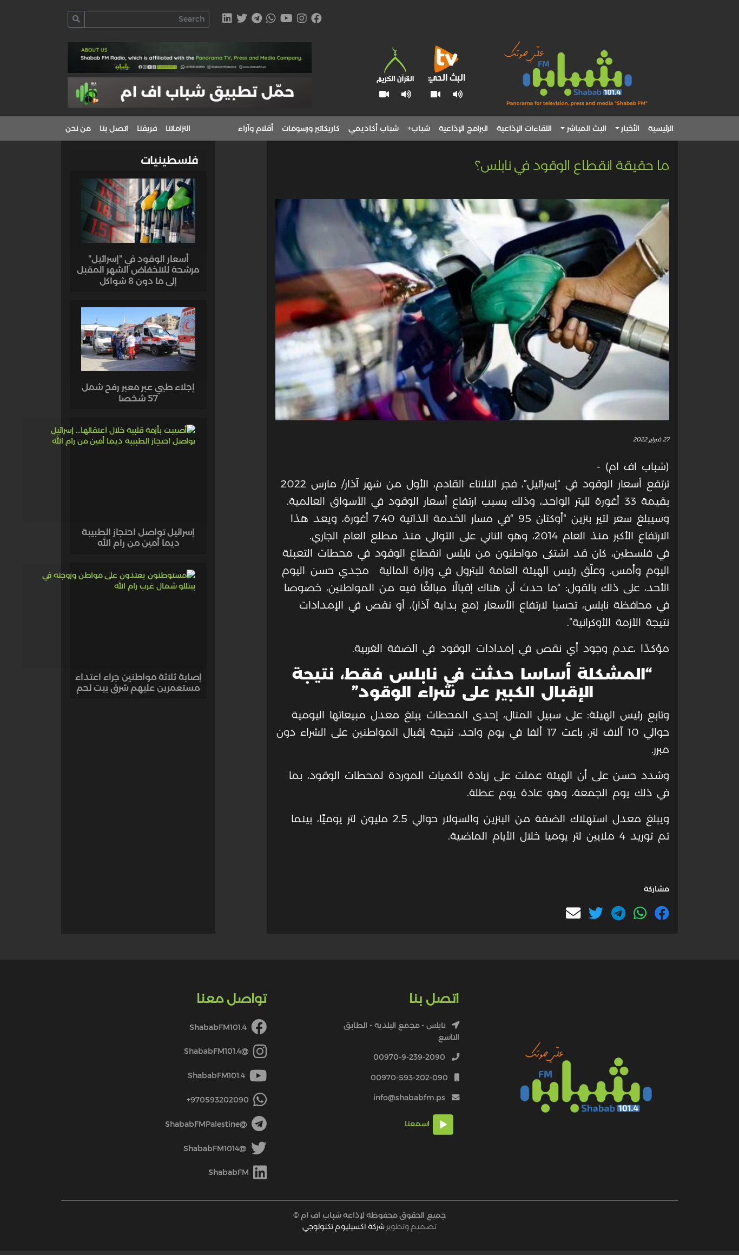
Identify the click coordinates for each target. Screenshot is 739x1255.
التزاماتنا (178, 128)
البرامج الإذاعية (463, 128)
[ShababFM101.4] (316, 19)
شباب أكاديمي (373, 128)
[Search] (76, 19)
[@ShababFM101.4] (302, 19)
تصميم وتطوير (369, 1226)
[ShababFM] (227, 19)
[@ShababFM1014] (241, 19)
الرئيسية (661, 128)
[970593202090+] (271, 19)
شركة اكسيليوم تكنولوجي (343, 1226)
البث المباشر (586, 128)
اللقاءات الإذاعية (524, 128)
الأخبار (630, 128)
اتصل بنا (114, 128)
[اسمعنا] (458, 94)
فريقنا (147, 128)
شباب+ (418, 128)
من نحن (78, 128)
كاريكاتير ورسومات (311, 128)
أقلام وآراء (255, 128)
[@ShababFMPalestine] (257, 19)
